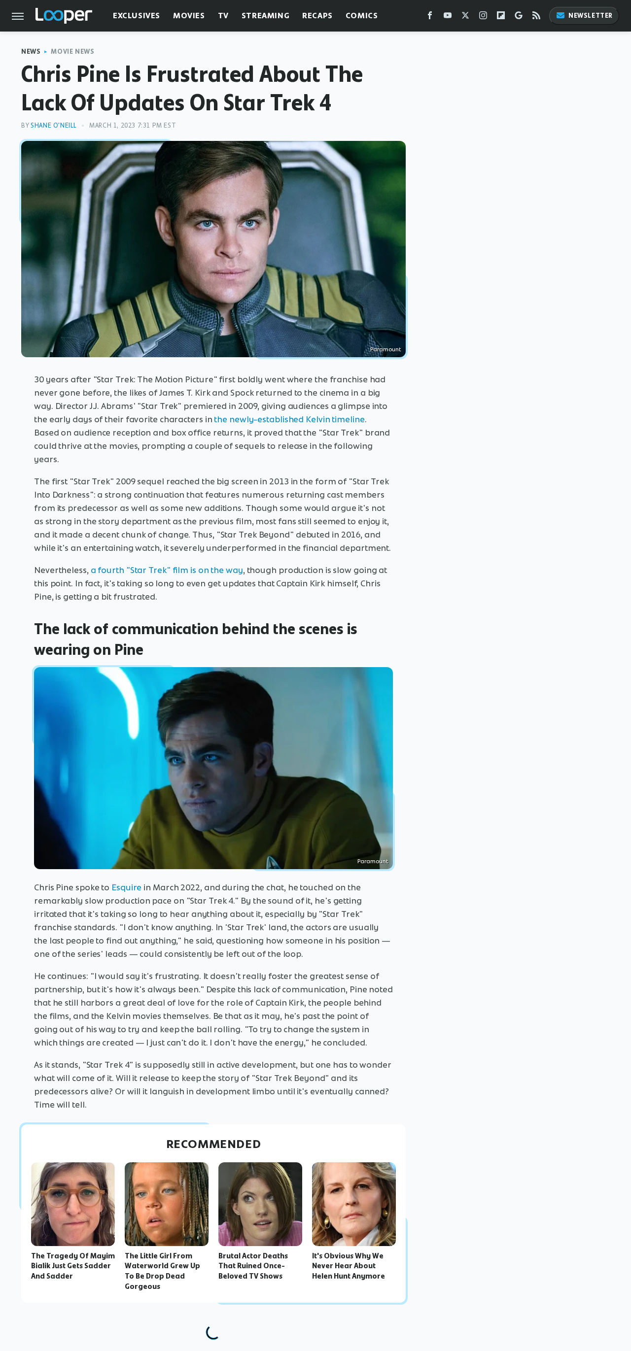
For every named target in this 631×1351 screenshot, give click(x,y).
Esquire (126, 887)
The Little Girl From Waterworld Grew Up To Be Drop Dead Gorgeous (162, 1271)
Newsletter (590, 15)
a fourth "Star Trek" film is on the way (167, 570)
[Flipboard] (501, 17)
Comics (362, 15)
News (30, 51)
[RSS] (536, 17)
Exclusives (136, 15)
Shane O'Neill (54, 125)
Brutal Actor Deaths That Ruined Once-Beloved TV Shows (253, 1266)
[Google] (519, 17)
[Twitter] (465, 17)
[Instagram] (483, 17)
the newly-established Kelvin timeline (289, 419)
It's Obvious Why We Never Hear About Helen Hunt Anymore (348, 1266)
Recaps (317, 15)
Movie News (72, 51)
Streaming (265, 15)
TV (223, 15)
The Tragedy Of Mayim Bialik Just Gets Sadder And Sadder (73, 1266)
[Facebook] (430, 17)
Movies (189, 15)
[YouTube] (448, 17)
